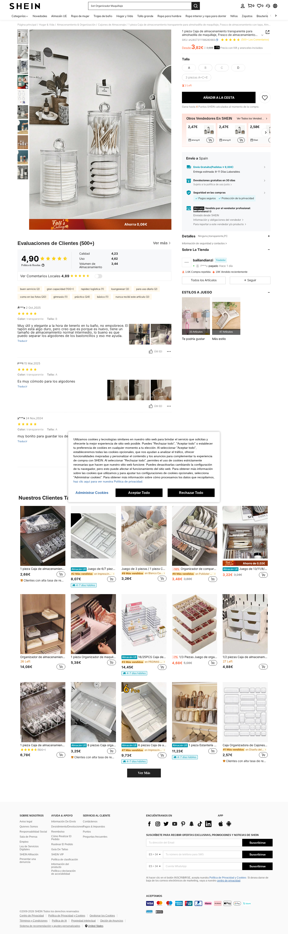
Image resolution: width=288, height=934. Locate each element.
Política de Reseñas (30, 265)
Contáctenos (90, 821)
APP (220, 815)
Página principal (26, 24)
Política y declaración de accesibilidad (63, 872)
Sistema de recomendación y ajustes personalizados (50, 926)
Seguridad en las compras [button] (209, 192)
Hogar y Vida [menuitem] (124, 16)
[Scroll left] (270, 16)
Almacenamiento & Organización (76, 24)
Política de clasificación (64, 859)
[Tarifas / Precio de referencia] (205, 47)
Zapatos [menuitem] (247, 16)
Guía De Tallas (59, 849)
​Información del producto (60, 866)
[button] (268, 5)
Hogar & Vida (46, 24)
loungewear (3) (120, 289)
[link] (250, 5)
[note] (42, 580)
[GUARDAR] (265, 97)
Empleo (24, 841)
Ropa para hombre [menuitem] (169, 16)
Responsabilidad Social (33, 831)
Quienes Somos (29, 826)
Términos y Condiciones (33, 920)
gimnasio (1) (60, 296)
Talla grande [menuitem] (145, 16)
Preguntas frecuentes (95, 836)
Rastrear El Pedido (62, 844)
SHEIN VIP (57, 854)
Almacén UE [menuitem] (59, 16)
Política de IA (59, 920)
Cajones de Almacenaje (112, 24)
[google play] (229, 825)
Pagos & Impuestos (94, 826)
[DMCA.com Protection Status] (159, 911)
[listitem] (201, 133)
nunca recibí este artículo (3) (132, 296)
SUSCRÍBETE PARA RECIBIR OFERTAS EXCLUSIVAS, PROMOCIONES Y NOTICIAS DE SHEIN (202, 835)
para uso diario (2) (146, 289)
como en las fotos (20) (33, 296)
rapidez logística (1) (92, 289)
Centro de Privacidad (32, 915)
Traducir (22, 340)
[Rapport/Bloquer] (168, 351)
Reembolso (58, 831)
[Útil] (150, 351)
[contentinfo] (209, 903)
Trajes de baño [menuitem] (103, 16)
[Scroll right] (275, 16)
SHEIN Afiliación (29, 854)
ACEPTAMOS (154, 896)
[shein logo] (24, 6)
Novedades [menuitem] (40, 16)
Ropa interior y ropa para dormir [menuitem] (206, 16)
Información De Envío (63, 821)
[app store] (221, 825)
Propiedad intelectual (83, 920)
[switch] (98, 276)
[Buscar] (195, 6)
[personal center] (242, 5)
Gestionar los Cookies (102, 915)
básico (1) (102, 296)
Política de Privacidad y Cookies (227, 877)
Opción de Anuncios (111, 920)
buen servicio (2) (30, 289)
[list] (180, 824)
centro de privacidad (228, 880)
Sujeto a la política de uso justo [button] (211, 184)
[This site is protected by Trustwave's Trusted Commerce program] (149, 911)
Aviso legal (26, 821)
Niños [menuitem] (234, 16)
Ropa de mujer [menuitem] (80, 16)
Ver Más (144, 773)
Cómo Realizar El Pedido (61, 838)
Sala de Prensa (28, 836)
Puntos (87, 831)
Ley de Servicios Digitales (29, 848)
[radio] (189, 67)
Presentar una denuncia (28, 861)
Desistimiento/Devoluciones (67, 826)
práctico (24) (82, 296)
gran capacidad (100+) (60, 289)
